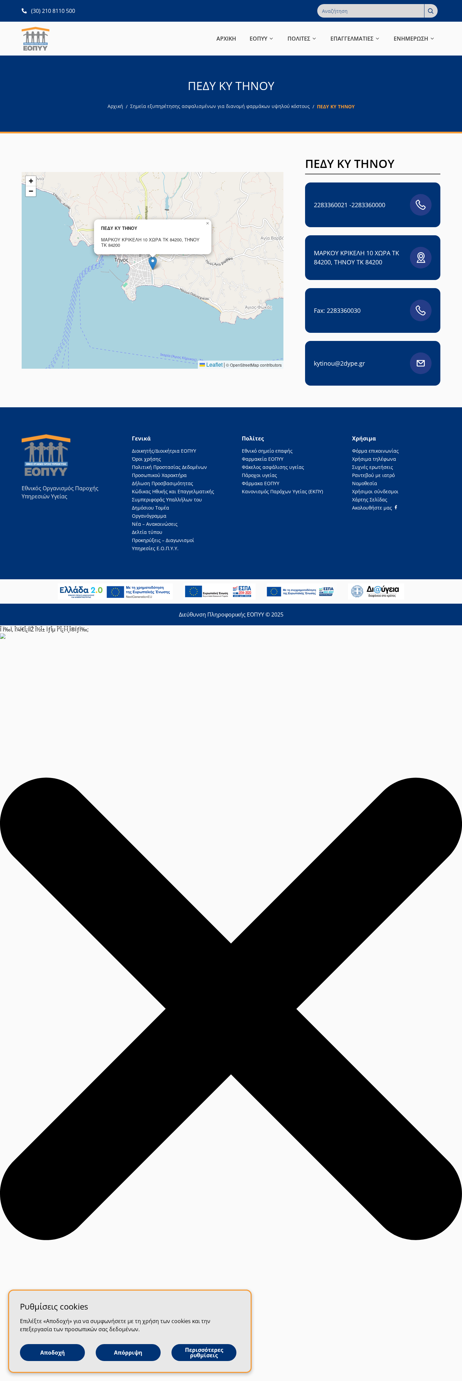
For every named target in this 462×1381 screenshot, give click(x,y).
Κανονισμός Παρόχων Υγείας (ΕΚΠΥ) (282, 491)
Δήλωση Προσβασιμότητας (162, 483)
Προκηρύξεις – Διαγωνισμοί (163, 540)
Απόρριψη (128, 1352)
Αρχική (115, 106)
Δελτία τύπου (147, 532)
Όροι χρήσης (146, 459)
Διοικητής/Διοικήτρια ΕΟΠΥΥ (164, 451)
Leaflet (214, 364)
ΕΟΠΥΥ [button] (258, 38)
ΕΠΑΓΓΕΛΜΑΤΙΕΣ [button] (351, 38)
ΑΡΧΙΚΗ (226, 38)
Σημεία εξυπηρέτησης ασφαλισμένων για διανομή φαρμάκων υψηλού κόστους (220, 106)
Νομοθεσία (364, 483)
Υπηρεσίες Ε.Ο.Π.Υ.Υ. (155, 548)
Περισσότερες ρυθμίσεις (204, 1352)
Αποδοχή (52, 1352)
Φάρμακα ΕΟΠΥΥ (260, 483)
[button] (152, 263)
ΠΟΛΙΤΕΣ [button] (298, 38)
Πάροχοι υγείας (259, 475)
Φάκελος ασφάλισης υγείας (273, 467)
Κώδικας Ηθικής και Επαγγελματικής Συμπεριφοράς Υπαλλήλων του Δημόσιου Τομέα (173, 499)
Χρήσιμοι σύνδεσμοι (375, 491)
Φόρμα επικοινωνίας (375, 451)
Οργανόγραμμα (149, 516)
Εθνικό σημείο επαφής (267, 451)
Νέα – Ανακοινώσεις (155, 524)
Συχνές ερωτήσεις (372, 467)
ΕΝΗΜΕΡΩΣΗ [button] (411, 38)
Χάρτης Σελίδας (369, 499)
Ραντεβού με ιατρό (373, 475)
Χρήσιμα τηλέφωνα (374, 459)
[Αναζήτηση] (431, 11)
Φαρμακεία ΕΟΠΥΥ (262, 459)
